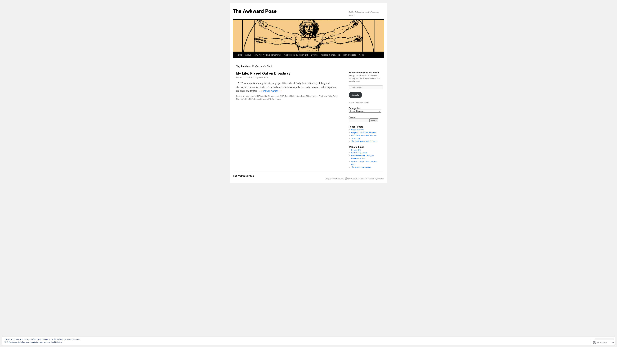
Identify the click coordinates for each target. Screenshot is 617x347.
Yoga (361, 54)
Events (314, 54)
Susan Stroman (261, 99)
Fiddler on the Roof (314, 96)
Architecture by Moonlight (296, 54)
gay (325, 96)
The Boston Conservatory (361, 167)
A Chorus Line (272, 96)
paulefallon (263, 77)
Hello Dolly (332, 96)
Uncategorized (251, 96)
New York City (242, 99)
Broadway (300, 96)
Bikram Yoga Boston (359, 152)
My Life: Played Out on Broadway (263, 73)
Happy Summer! (357, 129)
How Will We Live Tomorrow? (267, 54)
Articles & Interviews (330, 54)
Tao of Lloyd (356, 138)
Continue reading (271, 90)
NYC (251, 99)
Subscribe (355, 95)
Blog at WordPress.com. (334, 178)
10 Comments (275, 99)
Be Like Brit (356, 149)
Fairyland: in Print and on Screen (363, 132)
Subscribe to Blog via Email (364, 72)
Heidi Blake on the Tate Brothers (363, 135)
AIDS (282, 96)
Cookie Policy (56, 342)
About (248, 54)
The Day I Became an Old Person (364, 141)
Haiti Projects (349, 54)
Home (239, 54)
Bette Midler (290, 96)
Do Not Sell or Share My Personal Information (366, 178)
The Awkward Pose (255, 10)
